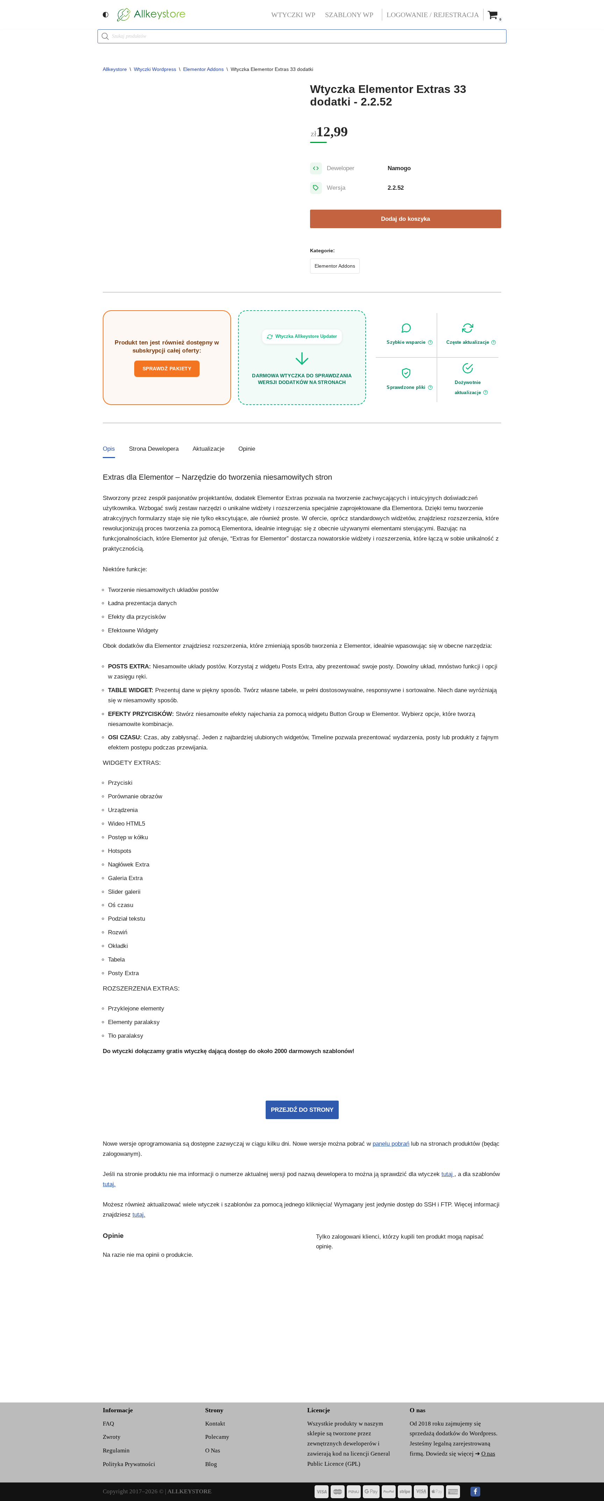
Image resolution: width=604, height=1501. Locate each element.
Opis (109, 448)
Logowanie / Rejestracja (433, 15)
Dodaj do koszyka (405, 219)
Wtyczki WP (293, 15)
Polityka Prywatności (129, 1464)
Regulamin (116, 1450)
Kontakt (215, 1423)
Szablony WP (349, 15)
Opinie (246, 448)
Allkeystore (115, 69)
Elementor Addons (203, 69)
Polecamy (217, 1437)
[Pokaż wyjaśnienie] (430, 342)
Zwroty (112, 1437)
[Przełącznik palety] (105, 14)
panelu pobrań (391, 1143)
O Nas (212, 1450)
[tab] (109, 449)
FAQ (108, 1423)
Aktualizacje (208, 448)
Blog (211, 1464)
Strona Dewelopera (154, 448)
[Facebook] (475, 1491)
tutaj (447, 1174)
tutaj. (109, 1184)
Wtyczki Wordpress (155, 69)
